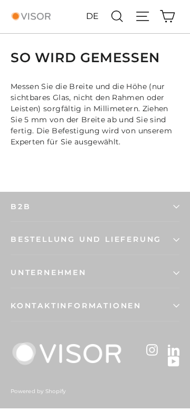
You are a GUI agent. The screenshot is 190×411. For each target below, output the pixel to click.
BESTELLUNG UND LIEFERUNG (86, 239)
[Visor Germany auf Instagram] (152, 349)
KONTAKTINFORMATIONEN (76, 305)
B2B (21, 206)
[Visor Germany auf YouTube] (173, 361)
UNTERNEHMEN (49, 272)
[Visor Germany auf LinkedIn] (173, 349)
